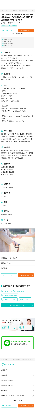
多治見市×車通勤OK (25, 299)
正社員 (3, 196)
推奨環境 (4, 375)
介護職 (3, 205)
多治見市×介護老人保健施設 (10, 295)
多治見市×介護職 (19, 291)
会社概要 (4, 390)
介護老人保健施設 (7, 187)
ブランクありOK (6, 25)
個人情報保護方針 (7, 380)
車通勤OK (14, 25)
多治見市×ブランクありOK (10, 299)
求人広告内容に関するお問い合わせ (12, 395)
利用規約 (4, 370)
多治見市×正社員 (8, 291)
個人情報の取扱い (7, 385)
